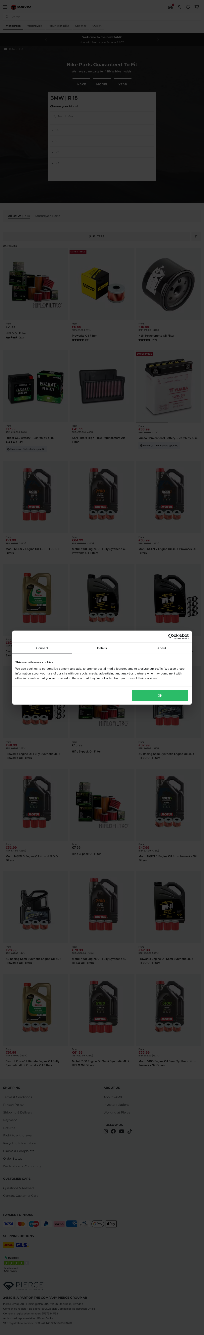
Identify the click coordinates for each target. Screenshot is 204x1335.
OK (160, 695)
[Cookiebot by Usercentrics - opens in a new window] (171, 637)
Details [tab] (102, 648)
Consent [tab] (42, 648)
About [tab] (161, 648)
